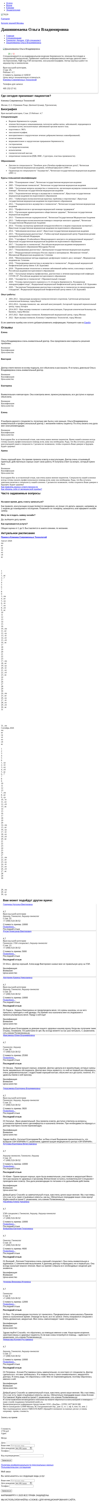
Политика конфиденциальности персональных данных (27, 1465)
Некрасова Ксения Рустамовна (18, 1339)
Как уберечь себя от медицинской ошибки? (21, 489)
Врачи (9, 5)
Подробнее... (9, 927)
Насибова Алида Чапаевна (16, 1202)
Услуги (9, 3)
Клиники (10, 8)
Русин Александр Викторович (17, 931)
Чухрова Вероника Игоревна (17, 1282)
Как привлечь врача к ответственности (19, 487)
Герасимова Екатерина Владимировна (21, 1088)
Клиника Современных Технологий (20, 80)
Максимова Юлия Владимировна (19, 1035)
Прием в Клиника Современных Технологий (24, 537)
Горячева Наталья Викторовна (18, 904)
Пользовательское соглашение (16, 1467)
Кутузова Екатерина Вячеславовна (20, 1144)
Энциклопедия (13, 10)
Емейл (87, 323)
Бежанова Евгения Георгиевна (18, 1229)
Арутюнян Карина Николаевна (17, 978)
